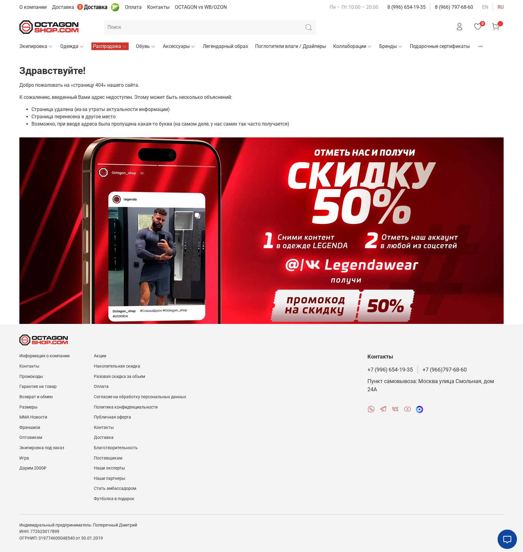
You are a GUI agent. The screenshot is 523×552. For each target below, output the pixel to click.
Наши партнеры (109, 478)
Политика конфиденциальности (126, 407)
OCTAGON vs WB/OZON (201, 7)
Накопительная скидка (117, 366)
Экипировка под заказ (41, 447)
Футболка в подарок (114, 498)
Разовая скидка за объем (119, 376)
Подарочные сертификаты (440, 46)
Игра (24, 458)
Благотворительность (116, 447)
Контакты (158, 7)
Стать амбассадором (115, 488)
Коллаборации (349, 46)
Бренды (388, 46)
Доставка (63, 7)
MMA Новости (33, 417)
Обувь (143, 46)
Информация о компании (44, 355)
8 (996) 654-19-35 (406, 7)
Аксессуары (176, 46)
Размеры (28, 407)
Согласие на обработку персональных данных (140, 396)
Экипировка (33, 46)
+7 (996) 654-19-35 (390, 370)
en (485, 7)
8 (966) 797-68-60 (454, 7)
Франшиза (29, 427)
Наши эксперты (109, 468)
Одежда (69, 46)
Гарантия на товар (38, 386)
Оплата (133, 7)
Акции (100, 355)
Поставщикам (108, 458)
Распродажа (107, 46)
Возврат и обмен (36, 396)
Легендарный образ (225, 46)
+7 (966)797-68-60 (445, 370)
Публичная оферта (112, 417)
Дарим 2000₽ (32, 468)
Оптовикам (30, 437)
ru (501, 7)
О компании (33, 7)
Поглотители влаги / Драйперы (290, 46)
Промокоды (31, 376)
